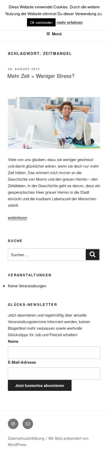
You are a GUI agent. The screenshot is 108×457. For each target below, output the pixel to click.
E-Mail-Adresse (22, 362)
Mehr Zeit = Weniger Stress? (40, 75)
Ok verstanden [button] (41, 22)
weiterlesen (17, 217)
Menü (57, 33)
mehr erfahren (70, 22)
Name (13, 341)
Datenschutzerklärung (26, 438)
